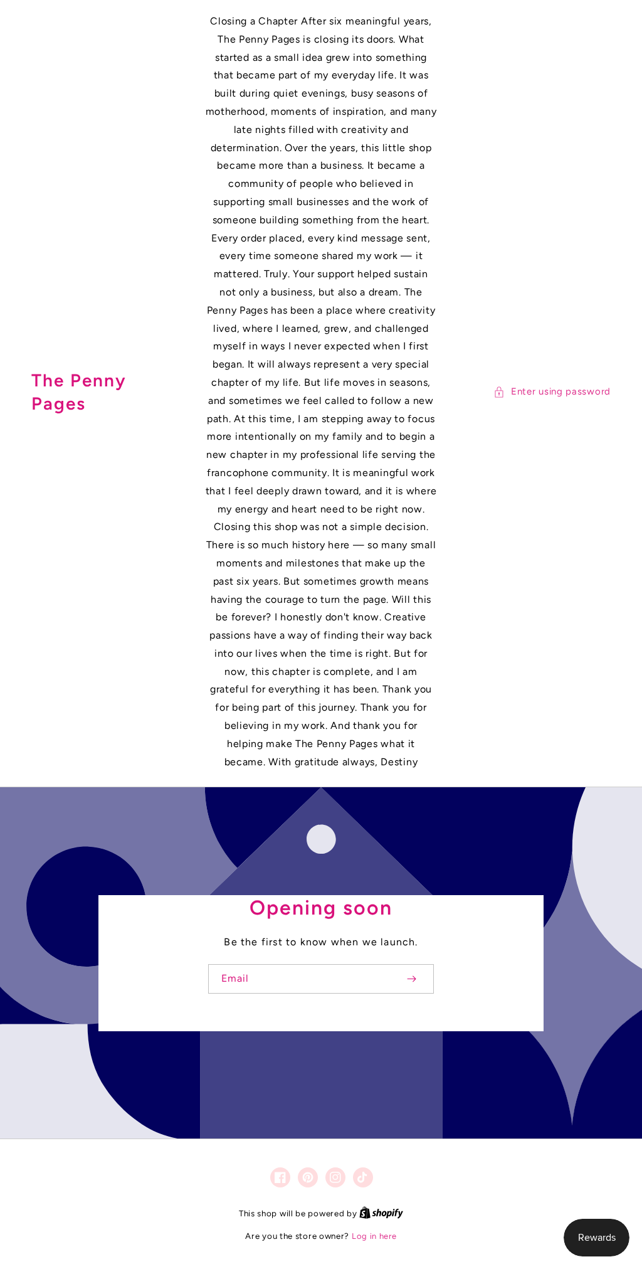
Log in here (374, 1236)
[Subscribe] (411, 979)
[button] (552, 391)
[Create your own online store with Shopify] (381, 1213)
